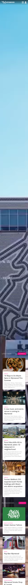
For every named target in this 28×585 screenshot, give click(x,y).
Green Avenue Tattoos (13, 525)
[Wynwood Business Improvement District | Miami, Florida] (8, 2)
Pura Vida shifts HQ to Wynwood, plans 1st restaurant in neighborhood (13, 445)
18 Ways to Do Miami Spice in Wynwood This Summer (13, 377)
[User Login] (25, 2)
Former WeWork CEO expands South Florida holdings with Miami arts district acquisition (13, 482)
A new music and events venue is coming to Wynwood (13, 411)
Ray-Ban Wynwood (11, 553)
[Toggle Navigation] (23, 2)
